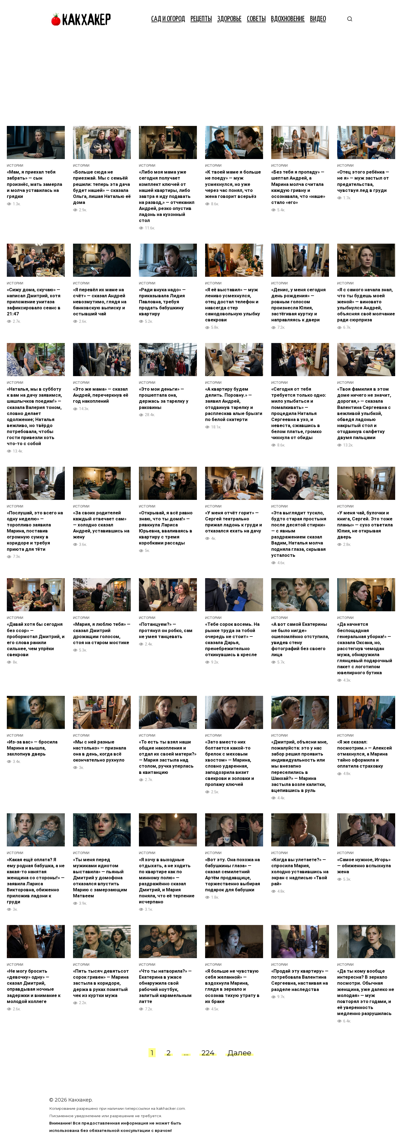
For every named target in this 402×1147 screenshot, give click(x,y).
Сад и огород (168, 19)
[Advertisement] (201, 79)
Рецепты (201, 19)
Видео (318, 19)
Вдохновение (288, 19)
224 (208, 1052)
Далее (239, 1052)
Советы (256, 19)
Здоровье (229, 19)
